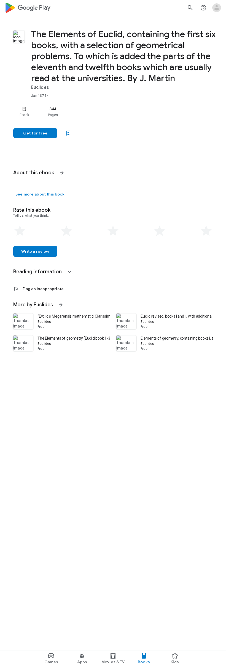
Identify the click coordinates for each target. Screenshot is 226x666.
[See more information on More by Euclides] (60, 304)
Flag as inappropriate (38, 288)
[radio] (19, 231)
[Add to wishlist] (68, 133)
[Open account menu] (216, 7)
